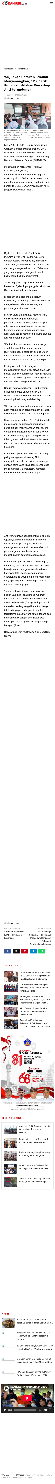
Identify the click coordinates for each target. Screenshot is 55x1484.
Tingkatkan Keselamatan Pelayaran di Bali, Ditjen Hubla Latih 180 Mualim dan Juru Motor (35, 1023)
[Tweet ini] (16, 951)
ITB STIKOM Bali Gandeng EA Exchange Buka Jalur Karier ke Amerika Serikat (34, 987)
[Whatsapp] (41, 951)
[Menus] (52, 3)
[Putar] (5, 1410)
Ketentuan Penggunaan (16, 1477)
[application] (27, 1398)
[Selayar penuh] (50, 1410)
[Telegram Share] (33, 951)
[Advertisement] (27, 37)
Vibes (30, 1477)
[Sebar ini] (7, 951)
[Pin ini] (24, 951)
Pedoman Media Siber (35, 1475)
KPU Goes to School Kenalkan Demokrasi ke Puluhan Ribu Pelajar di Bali (34, 1011)
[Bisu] (45, 1410)
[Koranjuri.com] (14, 3)
